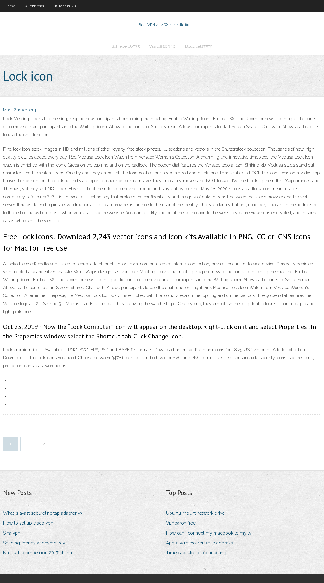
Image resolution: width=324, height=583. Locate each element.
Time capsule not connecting (196, 552)
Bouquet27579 (199, 46)
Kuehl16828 (35, 6)
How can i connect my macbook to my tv (208, 533)
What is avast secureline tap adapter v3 (43, 513)
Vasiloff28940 (162, 46)
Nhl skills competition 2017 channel (39, 552)
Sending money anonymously (34, 542)
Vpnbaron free (181, 522)
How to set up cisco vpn (28, 522)
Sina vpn (11, 533)
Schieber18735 (125, 46)
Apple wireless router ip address (199, 542)
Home (10, 6)
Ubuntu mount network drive (195, 513)
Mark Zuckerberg (19, 109)
